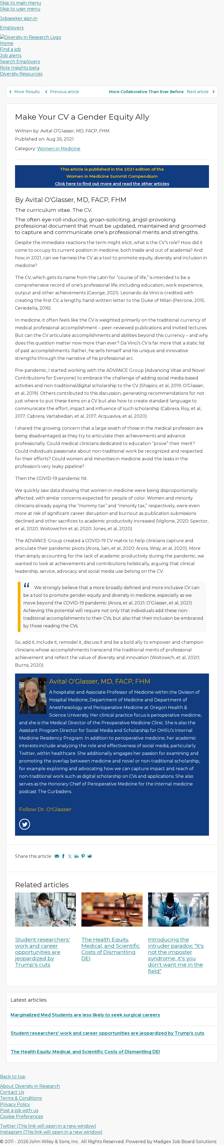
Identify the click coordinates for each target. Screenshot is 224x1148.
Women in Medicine (58, 148)
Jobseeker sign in (18, 18)
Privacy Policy (15, 1104)
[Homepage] (30, 37)
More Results (27, 91)
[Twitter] (70, 856)
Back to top (12, 1076)
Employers (11, 27)
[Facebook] (63, 856)
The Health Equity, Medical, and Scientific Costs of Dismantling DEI (110, 949)
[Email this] (57, 856)
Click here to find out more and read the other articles (112, 183)
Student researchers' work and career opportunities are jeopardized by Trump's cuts (42, 952)
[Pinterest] (83, 856)
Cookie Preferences (21, 1116)
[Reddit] (89, 856)
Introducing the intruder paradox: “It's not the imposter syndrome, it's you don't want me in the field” (176, 955)
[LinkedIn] (76, 856)
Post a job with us (19, 1110)
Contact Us (12, 1092)
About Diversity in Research (30, 1086)
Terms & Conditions (21, 1098)
